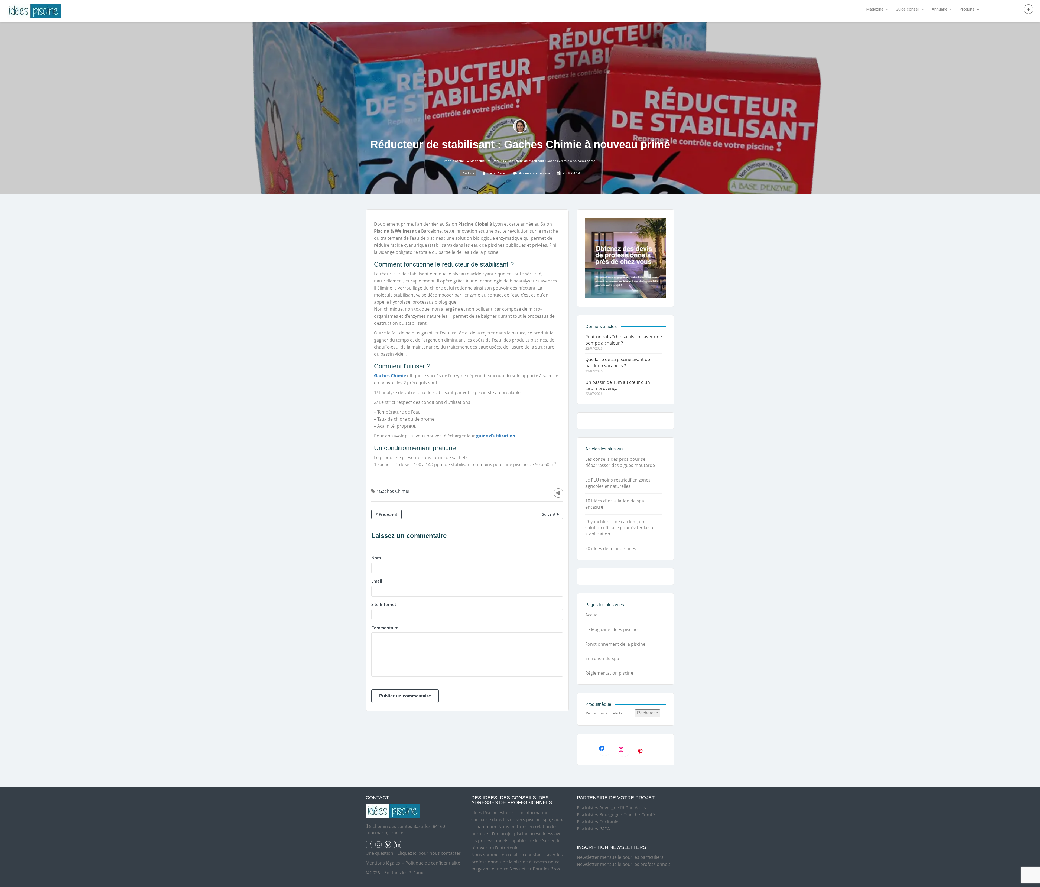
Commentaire (384, 627)
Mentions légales (383, 863)
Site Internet (383, 604)
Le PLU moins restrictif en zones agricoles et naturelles (618, 483)
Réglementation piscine (609, 673)
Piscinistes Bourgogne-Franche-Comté (616, 815)
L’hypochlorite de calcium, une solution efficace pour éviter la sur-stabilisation (620, 528)
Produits (498, 160)
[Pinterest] (643, 751)
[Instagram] (624, 749)
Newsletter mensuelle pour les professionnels (624, 864)
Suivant (549, 514)
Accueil (592, 615)
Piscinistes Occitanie (597, 822)
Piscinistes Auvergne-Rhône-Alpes (611, 808)
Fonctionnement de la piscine (615, 644)
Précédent (387, 514)
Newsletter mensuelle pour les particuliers (620, 857)
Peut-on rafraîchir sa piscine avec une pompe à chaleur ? (623, 340)
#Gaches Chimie (392, 491)
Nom (376, 557)
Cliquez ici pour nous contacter (429, 853)
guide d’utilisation (495, 436)
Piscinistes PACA (593, 829)
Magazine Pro (480, 160)
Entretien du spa (602, 658)
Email (376, 581)
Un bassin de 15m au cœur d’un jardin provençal (617, 385)
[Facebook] (604, 748)
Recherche (647, 713)
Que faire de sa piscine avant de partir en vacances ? (617, 362)
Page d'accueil (455, 160)
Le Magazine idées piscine (611, 629)
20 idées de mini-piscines (610, 548)
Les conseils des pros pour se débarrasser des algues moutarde (620, 462)
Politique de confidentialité (432, 863)
